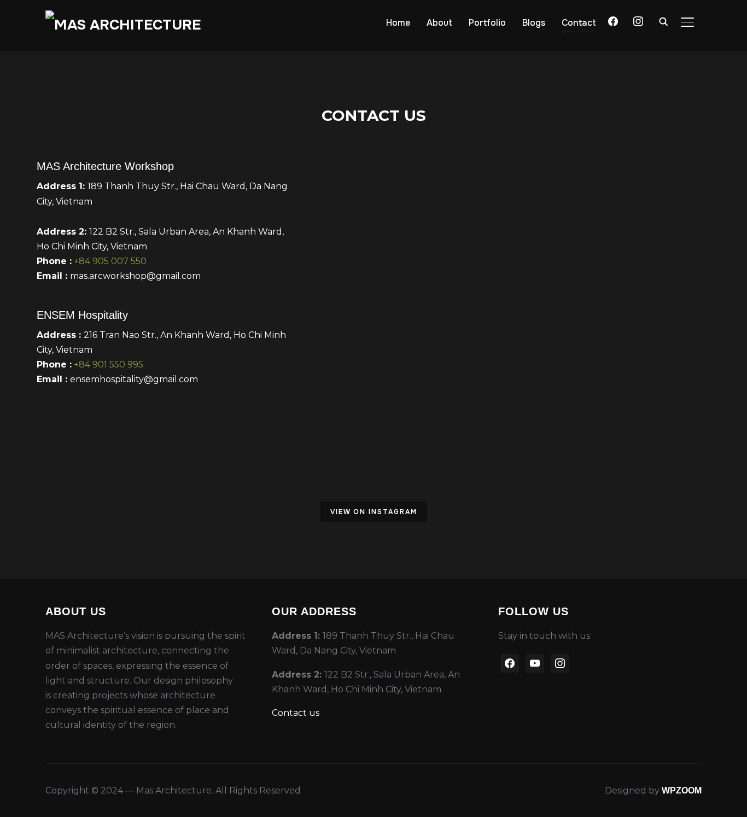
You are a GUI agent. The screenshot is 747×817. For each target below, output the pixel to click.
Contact (579, 22)
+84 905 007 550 (110, 261)
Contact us (295, 713)
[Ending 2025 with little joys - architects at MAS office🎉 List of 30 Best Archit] (459, 513)
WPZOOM (682, 790)
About (439, 22)
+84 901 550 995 (108, 364)
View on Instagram (373, 511)
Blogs (533, 22)
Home (398, 22)
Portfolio (487, 22)
